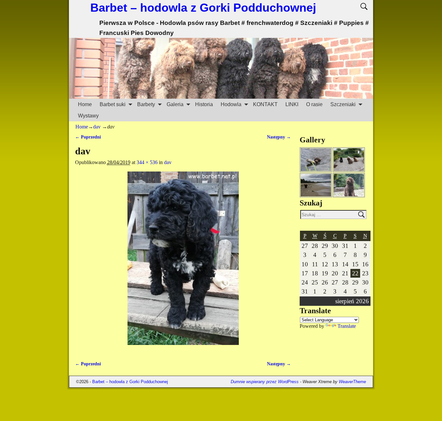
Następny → (279, 136)
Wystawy (88, 115)
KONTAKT (265, 104)
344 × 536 (147, 162)
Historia (204, 104)
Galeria (175, 104)
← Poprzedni (88, 136)
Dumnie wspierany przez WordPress (265, 381)
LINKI (291, 104)
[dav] (183, 262)
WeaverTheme (352, 381)
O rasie (314, 104)
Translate (346, 326)
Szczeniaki (343, 104)
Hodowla (231, 104)
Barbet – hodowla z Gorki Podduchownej (203, 7)
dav (97, 126)
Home (85, 104)
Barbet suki (113, 104)
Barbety (146, 104)
